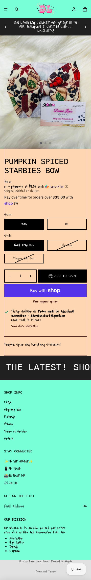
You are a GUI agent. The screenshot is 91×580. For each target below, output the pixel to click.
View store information (24, 326)
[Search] (16, 9)
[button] (45, 186)
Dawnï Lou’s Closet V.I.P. (38, 23)
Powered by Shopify (61, 561)
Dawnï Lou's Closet (39, 561)
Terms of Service (15, 431)
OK (85, 506)
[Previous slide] (5, 26)
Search (8, 438)
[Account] (73, 9)
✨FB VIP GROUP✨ (18, 461)
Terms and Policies (45, 571)
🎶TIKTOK (11, 483)
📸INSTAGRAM (14, 475)
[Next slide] (85, 26)
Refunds (9, 416)
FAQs (7, 402)
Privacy (8, 424)
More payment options (45, 301)
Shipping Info (12, 409)
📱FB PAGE (12, 468)
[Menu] (6, 9)
